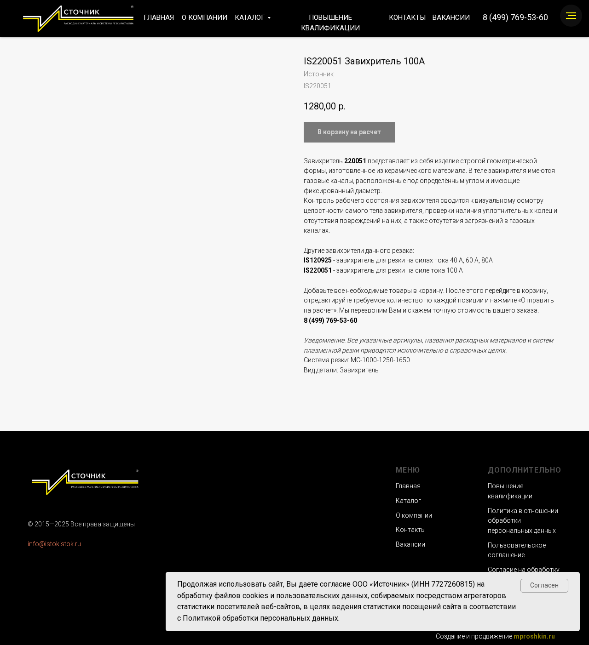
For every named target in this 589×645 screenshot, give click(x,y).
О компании (414, 515)
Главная (408, 486)
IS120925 (318, 260)
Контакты (411, 529)
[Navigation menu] (571, 15)
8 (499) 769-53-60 (515, 17)
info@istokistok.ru (54, 544)
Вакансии (410, 544)
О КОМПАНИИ (204, 17)
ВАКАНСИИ (451, 17)
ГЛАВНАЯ (159, 17)
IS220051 (318, 270)
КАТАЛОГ (250, 17)
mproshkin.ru (534, 636)
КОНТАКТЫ (407, 17)
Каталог (408, 500)
